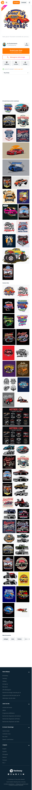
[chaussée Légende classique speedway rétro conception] (9, 481)
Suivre (26, 45)
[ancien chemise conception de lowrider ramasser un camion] (9, 133)
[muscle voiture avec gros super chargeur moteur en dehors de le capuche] (10, 704)
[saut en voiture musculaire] (11, 235)
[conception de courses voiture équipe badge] (10, 120)
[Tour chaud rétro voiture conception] (21, 560)
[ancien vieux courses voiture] (8, 626)
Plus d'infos (6, 72)
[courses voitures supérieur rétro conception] (8, 433)
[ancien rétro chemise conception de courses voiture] (8, 717)
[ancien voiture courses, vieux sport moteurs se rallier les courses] (9, 576)
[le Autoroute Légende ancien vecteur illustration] (22, 403)
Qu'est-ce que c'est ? (18, 69)
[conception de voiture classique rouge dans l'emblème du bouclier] (9, 338)
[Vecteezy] (2, 2)
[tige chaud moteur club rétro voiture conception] (9, 513)
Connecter (23, 2)
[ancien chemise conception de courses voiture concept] (9, 779)
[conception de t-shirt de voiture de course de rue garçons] (8, 264)
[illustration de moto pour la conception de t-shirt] (9, 324)
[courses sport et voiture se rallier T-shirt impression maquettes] (9, 545)
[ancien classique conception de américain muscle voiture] (8, 751)
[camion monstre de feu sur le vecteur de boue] (15, 353)
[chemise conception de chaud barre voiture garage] (6, 222)
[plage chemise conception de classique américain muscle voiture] (9, 249)
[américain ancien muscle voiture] (11, 676)
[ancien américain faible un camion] (9, 740)
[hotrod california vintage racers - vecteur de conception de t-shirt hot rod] (9, 310)
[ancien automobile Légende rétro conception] (22, 480)
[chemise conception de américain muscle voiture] (8, 369)
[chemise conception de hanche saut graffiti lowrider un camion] (9, 766)
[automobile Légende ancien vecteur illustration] (8, 560)
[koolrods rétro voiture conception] (9, 530)
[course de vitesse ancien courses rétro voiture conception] (9, 465)
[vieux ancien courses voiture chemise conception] (9, 174)
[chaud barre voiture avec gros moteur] (9, 147)
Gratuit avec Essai (16, 51)
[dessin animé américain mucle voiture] (10, 729)
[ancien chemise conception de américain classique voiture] (7, 295)
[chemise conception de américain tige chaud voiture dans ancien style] (9, 648)
